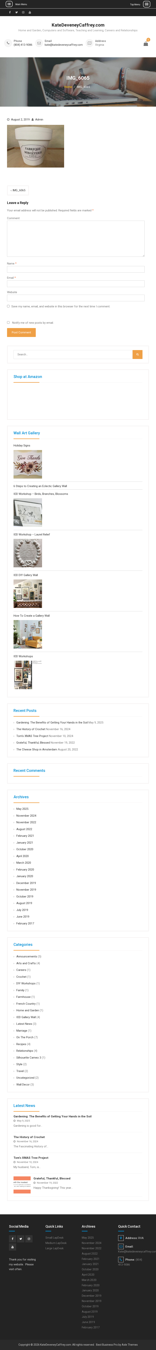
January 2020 (24, 876)
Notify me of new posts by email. (33, 322)
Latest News (24, 1024)
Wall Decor (23, 1084)
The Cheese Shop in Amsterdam (36, 749)
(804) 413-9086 (23, 45)
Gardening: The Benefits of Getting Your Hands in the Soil (52, 722)
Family (20, 990)
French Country (26, 1003)
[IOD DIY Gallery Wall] (28, 594)
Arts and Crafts (26, 963)
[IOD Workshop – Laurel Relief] (28, 554)
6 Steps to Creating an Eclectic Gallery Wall (40, 486)
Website (12, 292)
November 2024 (26, 815)
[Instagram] (29, 1238)
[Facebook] (12, 1238)
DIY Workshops (26, 983)
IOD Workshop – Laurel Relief (32, 534)
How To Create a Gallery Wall (32, 615)
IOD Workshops (23, 656)
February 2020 (25, 869)
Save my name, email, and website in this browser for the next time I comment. (60, 306)
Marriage (21, 1030)
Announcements (26, 956)
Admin (39, 119)
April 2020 (22, 856)
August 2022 (24, 829)
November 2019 (26, 889)
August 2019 (24, 903)
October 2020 (24, 849)
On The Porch (24, 1037)
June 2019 (22, 916)
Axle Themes (130, 1344)
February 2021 (25, 836)
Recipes (21, 1044)
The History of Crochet (30, 729)
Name (12, 263)
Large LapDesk (54, 1248)
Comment (13, 218)
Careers (21, 970)
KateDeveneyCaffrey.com (78, 25)
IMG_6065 (19, 190)
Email (11, 277)
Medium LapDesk (56, 1243)
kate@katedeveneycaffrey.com (64, 45)
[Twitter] (20, 1238)
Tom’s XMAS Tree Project (32, 736)
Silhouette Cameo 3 (28, 1057)
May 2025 (22, 809)
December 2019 (26, 883)
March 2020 (23, 862)
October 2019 (24, 896)
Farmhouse (23, 997)
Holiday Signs (22, 445)
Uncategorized (25, 1077)
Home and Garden (27, 1010)
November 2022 (26, 822)
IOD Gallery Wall (26, 1017)
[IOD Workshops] (28, 676)
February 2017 (25, 923)
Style (19, 1064)
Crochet (21, 976)
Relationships (24, 1050)
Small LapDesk (54, 1237)
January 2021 (24, 842)
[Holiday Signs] (28, 465)
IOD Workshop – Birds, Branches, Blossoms (41, 494)
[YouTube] (12, 1247)
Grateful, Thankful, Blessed (33, 742)
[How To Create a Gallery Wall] (28, 635)
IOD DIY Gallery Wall (26, 575)
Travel (20, 1071)
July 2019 (22, 910)
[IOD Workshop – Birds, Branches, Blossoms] (28, 513)
